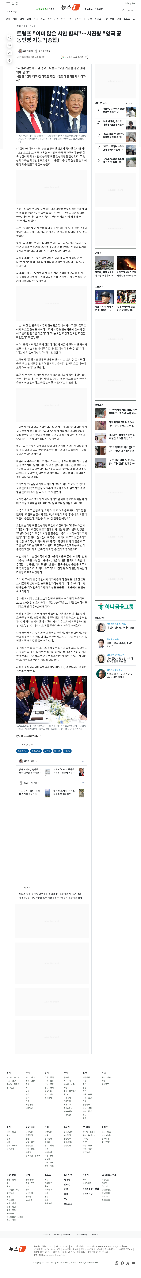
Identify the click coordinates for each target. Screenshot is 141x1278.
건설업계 (67, 1145)
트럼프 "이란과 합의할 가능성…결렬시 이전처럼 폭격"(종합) (64, 771)
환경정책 (48, 1098)
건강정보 (10, 1200)
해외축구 (48, 1190)
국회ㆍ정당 (11, 1081)
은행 (27, 1138)
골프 (46, 1200)
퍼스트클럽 (106, 1200)
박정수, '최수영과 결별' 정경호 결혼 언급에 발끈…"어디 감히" (114, 112)
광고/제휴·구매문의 (62, 1234)
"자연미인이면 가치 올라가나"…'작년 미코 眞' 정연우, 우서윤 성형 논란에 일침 (123, 451)
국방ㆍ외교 (106, 1077)
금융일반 (29, 1132)
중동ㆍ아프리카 (70, 1091)
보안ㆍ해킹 (87, 1145)
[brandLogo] (70, 6)
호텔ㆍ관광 (49, 1162)
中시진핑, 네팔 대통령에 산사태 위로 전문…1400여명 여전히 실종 (29, 792)
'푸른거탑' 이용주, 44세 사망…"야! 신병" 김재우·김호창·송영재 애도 (122, 463)
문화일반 (10, 1193)
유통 (46, 1149)
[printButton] (9, 60)
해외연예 (29, 1193)
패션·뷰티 (49, 1155)
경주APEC (36, 751)
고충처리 (94, 1234)
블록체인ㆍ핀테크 (33, 1155)
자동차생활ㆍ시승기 (15, 1217)
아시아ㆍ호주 (69, 1084)
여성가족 (29, 1104)
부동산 (67, 1127)
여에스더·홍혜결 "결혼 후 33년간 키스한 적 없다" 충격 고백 (123, 438)
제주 (84, 1118)
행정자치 (86, 1077)
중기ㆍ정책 (49, 1145)
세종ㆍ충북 (87, 1094)
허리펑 (67, 751)
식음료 (47, 1159)
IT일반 (85, 1142)
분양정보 (67, 1138)
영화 (27, 1186)
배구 (46, 1193)
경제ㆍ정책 (49, 1077)
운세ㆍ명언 (11, 1207)
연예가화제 (30, 1179)
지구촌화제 (68, 1111)
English (89, 9)
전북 (84, 1101)
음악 (27, 1190)
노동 (27, 1091)
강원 (84, 1091)
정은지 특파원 (30, 782)
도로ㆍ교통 (11, 1210)
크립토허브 (41, 9)
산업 (47, 1127)
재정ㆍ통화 (49, 1081)
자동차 (47, 1142)
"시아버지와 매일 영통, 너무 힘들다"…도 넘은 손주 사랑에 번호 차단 (123, 413)
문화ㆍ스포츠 (12, 1145)
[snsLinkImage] (116, 1262)
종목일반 (48, 1203)
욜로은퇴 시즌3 (113, 639)
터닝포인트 (106, 1193)
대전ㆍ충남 (87, 1098)
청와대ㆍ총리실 (13, 1077)
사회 (28, 1072)
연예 (97, 253)
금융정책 (29, 1135)
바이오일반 (106, 1142)
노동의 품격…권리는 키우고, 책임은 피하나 (120, 675)
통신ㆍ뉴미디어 (89, 1135)
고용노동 (48, 1091)
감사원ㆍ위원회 (13, 1084)
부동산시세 (68, 1142)
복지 (27, 1087)
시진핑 (47, 751)
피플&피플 (68, 1108)
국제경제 (67, 1098)
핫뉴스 (98, 405)
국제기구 (67, 1104)
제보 (133, 3)
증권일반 (29, 1145)
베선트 (57, 751)
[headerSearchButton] (17, 4)
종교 (8, 1186)
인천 (84, 1087)
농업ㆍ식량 (49, 1094)
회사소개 (46, 1234)
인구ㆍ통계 (49, 1087)
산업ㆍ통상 (49, 1084)
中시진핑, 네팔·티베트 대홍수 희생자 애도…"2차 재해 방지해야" (64, 792)
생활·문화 (11, 1174)
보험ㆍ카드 (30, 1142)
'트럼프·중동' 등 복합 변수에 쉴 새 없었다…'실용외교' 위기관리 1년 (49, 893)
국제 (19, 26)
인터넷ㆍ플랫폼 (89, 1132)
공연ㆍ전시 (11, 1179)
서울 (84, 1081)
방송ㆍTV (30, 1183)
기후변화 (67, 1101)
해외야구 (48, 1183)
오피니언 (99, 618)
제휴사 (86, 1174)
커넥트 (127, 3)
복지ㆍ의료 (106, 1132)
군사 (8, 1135)
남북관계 (10, 1149)
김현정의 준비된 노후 (115, 654)
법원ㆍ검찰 (30, 1081)
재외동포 (105, 1084)
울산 (84, 1115)
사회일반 (29, 1108)
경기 (84, 1084)
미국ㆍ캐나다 (69, 1081)
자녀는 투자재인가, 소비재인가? (120, 644)
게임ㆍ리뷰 (87, 1149)
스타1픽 (105, 1186)
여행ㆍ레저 (11, 1203)
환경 (27, 1094)
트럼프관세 (22, 751)
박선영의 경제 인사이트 (116, 624)
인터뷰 (28, 1196)
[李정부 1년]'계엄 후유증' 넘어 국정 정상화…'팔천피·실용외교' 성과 (50, 897)
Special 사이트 (109, 1174)
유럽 (65, 1087)
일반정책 (67, 1135)
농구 (46, 1196)
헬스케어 (105, 1138)
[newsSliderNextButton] (133, 103)
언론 (8, 1196)
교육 (27, 1084)
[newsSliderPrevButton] (127, 103)
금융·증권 (30, 1127)
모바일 (85, 1138)
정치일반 (10, 1087)
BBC (84, 1179)
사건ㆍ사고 (30, 1077)
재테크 (28, 1152)
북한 (9, 1127)
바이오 (105, 1127)
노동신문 (99, 9)
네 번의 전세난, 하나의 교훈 (120, 627)
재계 (46, 1135)
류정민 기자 (29, 761)
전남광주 (86, 1104)
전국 (85, 1072)
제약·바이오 (107, 1135)
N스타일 (29, 1200)
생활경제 (48, 1152)
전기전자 (48, 1138)
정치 (9, 1072)
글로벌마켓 (87, 1183)
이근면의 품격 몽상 (114, 670)
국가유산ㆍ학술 (13, 1190)
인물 (27, 1101)
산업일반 (48, 1132)
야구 (46, 1179)
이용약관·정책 (81, 1234)
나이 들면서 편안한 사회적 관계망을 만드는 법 (120, 660)
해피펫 (51, 9)
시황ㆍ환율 (30, 1149)
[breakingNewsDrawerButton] (13, 4)
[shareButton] (9, 37)
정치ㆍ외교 (11, 1132)
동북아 (66, 1077)
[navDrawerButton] (8, 4)
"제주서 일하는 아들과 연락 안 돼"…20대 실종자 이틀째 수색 (113, 150)
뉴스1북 (105, 1196)
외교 (104, 1072)
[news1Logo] (17, 1248)
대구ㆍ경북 (87, 1108)
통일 (103, 1081)
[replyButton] (9, 45)
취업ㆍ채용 (49, 1166)
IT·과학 (86, 1127)
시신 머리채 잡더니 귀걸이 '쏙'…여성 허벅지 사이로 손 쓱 (122, 426)
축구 (46, 1186)
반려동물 (10, 1213)
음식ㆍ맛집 (11, 1220)
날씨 (27, 1098)
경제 (47, 1072)
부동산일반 (68, 1132)
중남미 (66, 1094)
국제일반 (67, 1115)
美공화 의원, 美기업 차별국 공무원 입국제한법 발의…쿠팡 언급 (30, 771)
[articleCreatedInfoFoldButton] (45, 57)
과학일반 (86, 1152)
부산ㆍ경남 (87, 1111)
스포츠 (98, 287)
